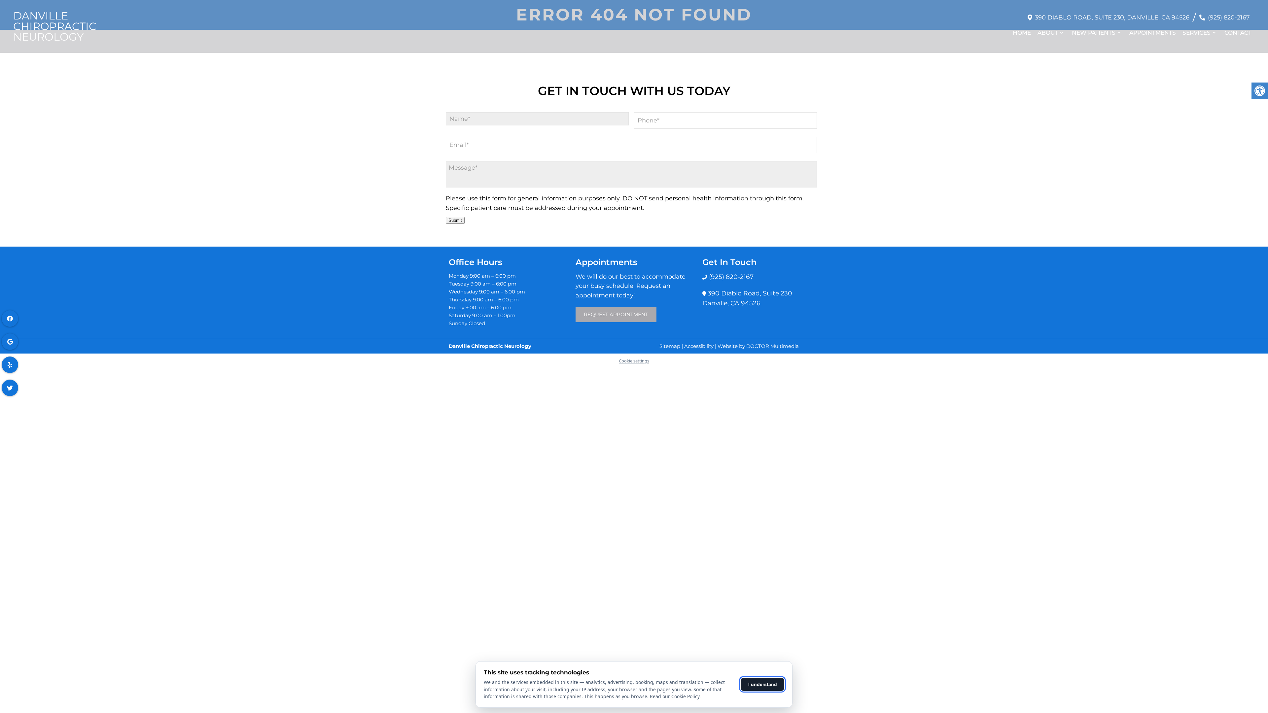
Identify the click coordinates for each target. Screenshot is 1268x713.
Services (1196, 32)
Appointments (1152, 32)
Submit (455, 220)
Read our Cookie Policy (674, 696)
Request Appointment (616, 314)
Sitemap (669, 346)
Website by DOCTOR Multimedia (758, 346)
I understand (762, 684)
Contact (1237, 32)
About (1048, 32)
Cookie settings (634, 361)
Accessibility (699, 346)
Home (1022, 32)
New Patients (1093, 32)
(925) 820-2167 (1229, 17)
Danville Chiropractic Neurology (54, 26)
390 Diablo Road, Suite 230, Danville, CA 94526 (1112, 17)
